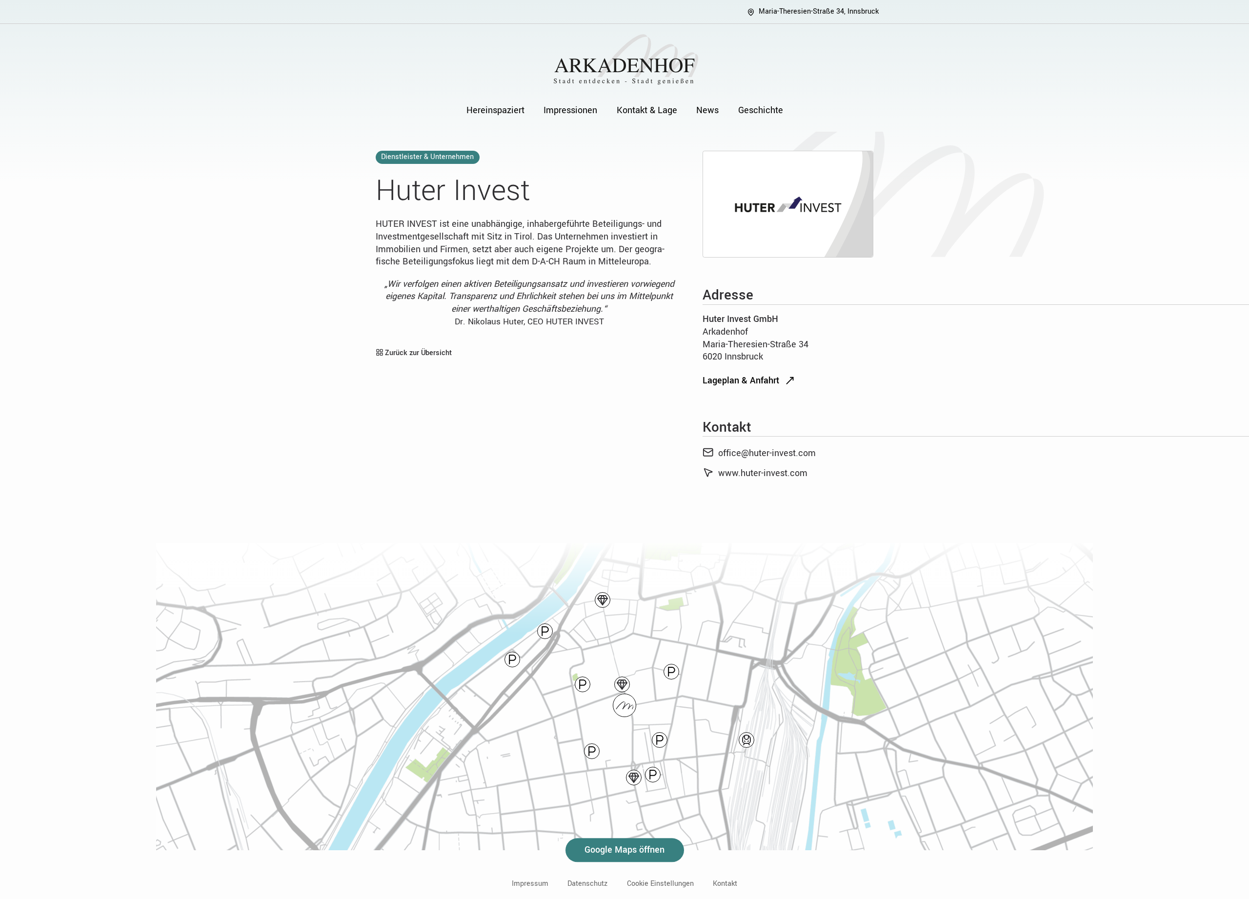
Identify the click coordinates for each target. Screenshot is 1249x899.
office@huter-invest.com (767, 453)
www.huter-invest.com (762, 473)
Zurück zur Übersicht (417, 353)
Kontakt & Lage (647, 110)
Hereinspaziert (495, 110)
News (707, 110)
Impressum (530, 884)
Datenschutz (587, 884)
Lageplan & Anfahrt (741, 380)
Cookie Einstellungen (660, 884)
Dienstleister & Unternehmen (427, 157)
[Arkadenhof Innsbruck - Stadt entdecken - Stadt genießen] (624, 59)
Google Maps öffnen (624, 849)
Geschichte (760, 110)
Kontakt (725, 884)
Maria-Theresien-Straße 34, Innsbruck (819, 11)
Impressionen (570, 110)
